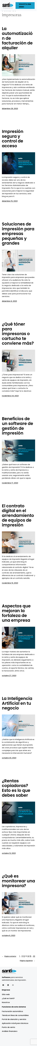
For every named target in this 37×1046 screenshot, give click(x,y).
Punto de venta (8, 1027)
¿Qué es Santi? (8, 998)
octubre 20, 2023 (9, 758)
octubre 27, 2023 (9, 675)
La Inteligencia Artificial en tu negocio (17, 703)
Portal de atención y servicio (14, 1019)
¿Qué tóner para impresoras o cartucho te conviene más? (18, 334)
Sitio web (6, 994)
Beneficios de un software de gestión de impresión (17, 425)
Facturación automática (12, 1011)
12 (24, 956)
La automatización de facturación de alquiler (17, 38)
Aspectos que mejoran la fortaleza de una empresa (16, 613)
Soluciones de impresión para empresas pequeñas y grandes (18, 234)
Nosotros (6, 1002)
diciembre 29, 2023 (10, 108)
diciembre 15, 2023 (10, 201)
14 (28, 956)
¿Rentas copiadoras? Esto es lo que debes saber (16, 788)
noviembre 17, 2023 (10, 483)
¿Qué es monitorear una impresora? (18, 881)
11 (22, 956)
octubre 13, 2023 (9, 853)
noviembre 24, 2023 (10, 396)
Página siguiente (27, 960)
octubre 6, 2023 (8, 935)
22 (34, 956)
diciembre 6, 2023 (9, 301)
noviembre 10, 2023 (10, 583)
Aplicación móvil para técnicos (15, 1023)
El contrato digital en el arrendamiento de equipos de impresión (18, 515)
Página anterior (9, 956)
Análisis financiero (9, 1031)
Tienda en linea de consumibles (15, 1015)
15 (30, 956)
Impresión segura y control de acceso (12, 138)
